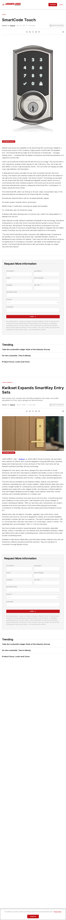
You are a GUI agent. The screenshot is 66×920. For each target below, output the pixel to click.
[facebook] (27, 32)
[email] (39, 32)
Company (9, 285)
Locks (4, 14)
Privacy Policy (57, 911)
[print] (63, 32)
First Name (10, 271)
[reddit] (36, 32)
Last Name (38, 271)
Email (8, 278)
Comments (9, 307)
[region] (33, 914)
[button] (3, 4)
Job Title (37, 285)
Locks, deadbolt (7, 382)
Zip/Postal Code (11, 292)
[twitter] (33, 32)
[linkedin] (30, 32)
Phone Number (39, 278)
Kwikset (12, 25)
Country (9, 299)
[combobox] (33, 302)
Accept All (33, 916)
